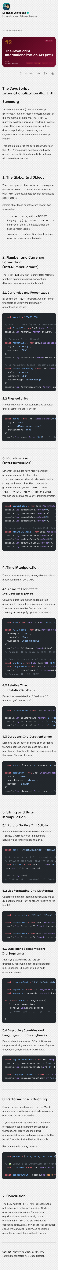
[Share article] (45, 73)
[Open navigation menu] (53, 10)
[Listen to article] (38, 73)
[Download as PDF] (53, 73)
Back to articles (14, 30)
